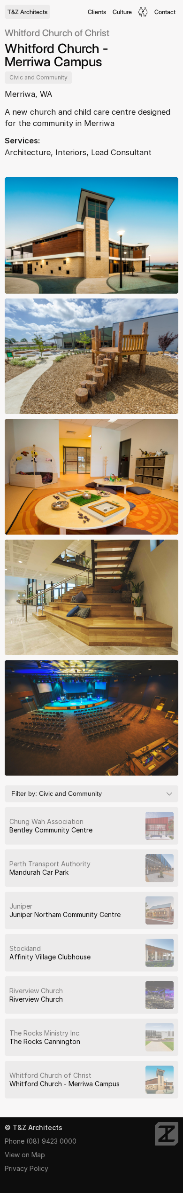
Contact (164, 12)
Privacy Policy (26, 1168)
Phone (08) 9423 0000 (40, 1141)
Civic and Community (38, 77)
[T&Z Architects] (166, 1134)
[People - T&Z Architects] (143, 12)
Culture (122, 12)
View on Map (25, 1155)
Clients (97, 12)
